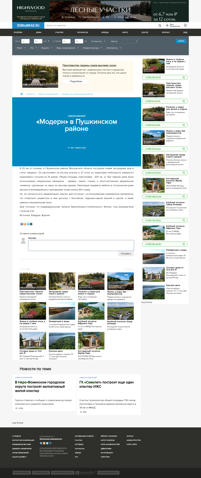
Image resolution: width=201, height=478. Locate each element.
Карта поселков (107, 440)
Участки (78, 440)
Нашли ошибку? (19, 457)
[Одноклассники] (24, 224)
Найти (181, 41)
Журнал (130, 436)
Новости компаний (48, 94)
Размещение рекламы (21, 444)
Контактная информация (23, 440)
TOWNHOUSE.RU (41, 473)
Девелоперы (106, 449)
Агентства (105, 457)
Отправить (126, 253)
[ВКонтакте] (21, 224)
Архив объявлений (20, 453)
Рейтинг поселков (109, 436)
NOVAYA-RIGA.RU (22, 473)
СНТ (76, 457)
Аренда (78, 453)
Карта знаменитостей (110, 444)
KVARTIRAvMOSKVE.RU (63, 473)
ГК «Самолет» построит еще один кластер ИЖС (106, 384)
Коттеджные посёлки (84, 436)
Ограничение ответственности (53, 448)
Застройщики (107, 453)
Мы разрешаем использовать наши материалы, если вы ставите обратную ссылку (54, 453)
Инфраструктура (134, 440)
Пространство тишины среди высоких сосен (89, 65)
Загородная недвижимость (51, 439)
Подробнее (76, 81)
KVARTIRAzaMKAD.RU (108, 473)
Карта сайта (132, 444)
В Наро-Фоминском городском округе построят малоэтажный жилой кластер (40, 386)
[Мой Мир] (31, 224)
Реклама (23, 269)
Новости (30, 94)
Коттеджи (79, 444)
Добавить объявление (21, 449)
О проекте (16, 436)
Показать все (129, 269)
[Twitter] (28, 224)
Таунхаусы (82, 32)
